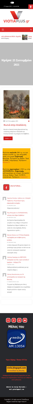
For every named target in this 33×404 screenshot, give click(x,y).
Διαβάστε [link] (7, 138)
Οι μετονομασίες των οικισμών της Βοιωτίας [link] (16, 277)
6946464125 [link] (6, 162)
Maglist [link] (9, 401)
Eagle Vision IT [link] (22, 401)
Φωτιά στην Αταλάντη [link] (15, 125)
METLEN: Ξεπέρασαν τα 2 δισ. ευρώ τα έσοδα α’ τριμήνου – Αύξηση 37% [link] (18, 259)
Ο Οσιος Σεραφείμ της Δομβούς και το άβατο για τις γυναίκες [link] (18, 237)
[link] (30, 6)
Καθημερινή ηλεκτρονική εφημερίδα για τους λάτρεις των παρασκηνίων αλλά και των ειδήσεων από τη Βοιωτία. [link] (16, 377)
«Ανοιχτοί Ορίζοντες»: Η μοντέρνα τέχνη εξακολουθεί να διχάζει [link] (18, 200)
